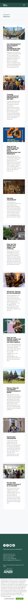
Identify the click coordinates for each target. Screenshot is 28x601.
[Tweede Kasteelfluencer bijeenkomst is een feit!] (14, 101)
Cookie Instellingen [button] (9, 598)
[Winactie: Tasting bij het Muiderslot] (14, 295)
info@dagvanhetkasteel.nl (14, 560)
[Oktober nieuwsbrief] (14, 201)
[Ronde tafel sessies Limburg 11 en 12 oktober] (14, 487)
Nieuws (7, 27)
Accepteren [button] (19, 598)
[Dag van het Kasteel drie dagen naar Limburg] (14, 248)
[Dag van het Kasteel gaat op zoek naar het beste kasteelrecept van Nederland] (14, 152)
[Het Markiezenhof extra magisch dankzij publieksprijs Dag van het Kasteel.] (14, 49)
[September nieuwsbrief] (14, 440)
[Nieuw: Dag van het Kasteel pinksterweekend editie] (14, 392)
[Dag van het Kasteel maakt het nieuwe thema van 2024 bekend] (14, 343)
